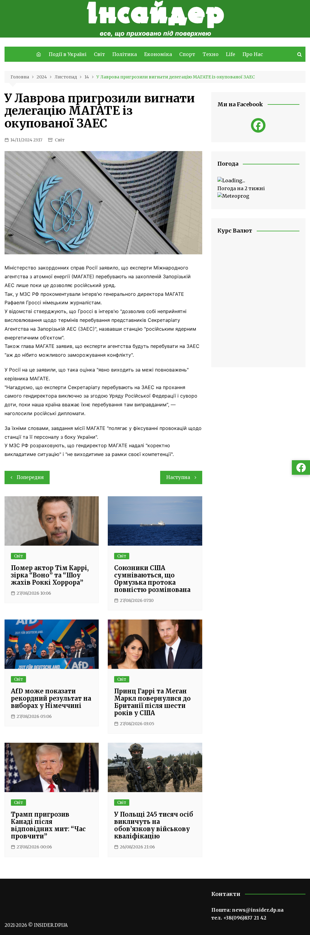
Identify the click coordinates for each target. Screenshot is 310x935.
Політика (124, 54)
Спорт (187, 54)
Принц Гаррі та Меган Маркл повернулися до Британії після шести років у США (152, 702)
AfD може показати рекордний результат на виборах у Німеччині (51, 698)
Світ (99, 54)
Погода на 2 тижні (241, 188)
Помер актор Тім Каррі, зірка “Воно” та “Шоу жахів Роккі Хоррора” (50, 575)
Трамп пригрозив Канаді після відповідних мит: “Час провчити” (48, 825)
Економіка (158, 54)
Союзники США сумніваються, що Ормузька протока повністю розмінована (152, 578)
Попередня (30, 477)
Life (230, 54)
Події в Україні (68, 54)
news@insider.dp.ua (258, 910)
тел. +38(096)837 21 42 (238, 918)
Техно (211, 54)
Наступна (178, 477)
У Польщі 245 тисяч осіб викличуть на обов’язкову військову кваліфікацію (153, 825)
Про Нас (252, 54)
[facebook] (258, 125)
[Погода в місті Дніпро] (258, 181)
